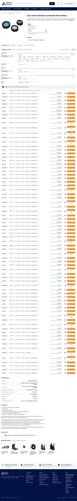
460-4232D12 (4, 178)
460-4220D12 (4, 146)
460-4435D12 (4, 335)
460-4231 (4, 171)
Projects (67, 483)
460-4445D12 (4, 362)
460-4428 (4, 300)
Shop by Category (5, 8)
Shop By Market (17, 8)
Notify (71, 123)
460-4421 (4, 289)
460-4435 (4, 332)
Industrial (41, 481)
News (67, 489)
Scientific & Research (43, 484)
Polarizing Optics (11, 13)
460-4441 (4, 348)
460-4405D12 (4, 245)
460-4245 (4, 215)
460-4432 (4, 315)
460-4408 (4, 253)
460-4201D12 (4, 96)
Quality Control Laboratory (69, 485)
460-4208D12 (4, 114)
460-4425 (4, 293)
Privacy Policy (55, 479)
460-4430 (4, 304)
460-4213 (4, 122)
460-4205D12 (4, 103)
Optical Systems (29, 479)
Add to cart (71, 93)
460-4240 (4, 197)
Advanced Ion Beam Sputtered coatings (70, 475)
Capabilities (34, 8)
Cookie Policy (55, 476)
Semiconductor (42, 479)
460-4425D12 (4, 296)
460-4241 (4, 206)
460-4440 (4, 339)
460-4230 (4, 164)
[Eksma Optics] (6, 3)
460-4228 (4, 160)
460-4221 (4, 149)
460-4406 (4, 249)
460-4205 (4, 100)
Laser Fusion (41, 482)
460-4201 (4, 93)
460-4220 (4, 141)
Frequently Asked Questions (69, 478)
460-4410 (4, 261)
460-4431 (4, 311)
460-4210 (4, 118)
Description (20, 45)
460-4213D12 (4, 127)
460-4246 (4, 222)
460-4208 (4, 111)
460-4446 (4, 365)
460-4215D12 (4, 137)
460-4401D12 (4, 236)
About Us (54, 474)
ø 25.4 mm (27, 82)
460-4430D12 (4, 307)
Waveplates (18, 13)
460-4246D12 (4, 226)
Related (32, 45)
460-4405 (4, 241)
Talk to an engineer (70, 487)
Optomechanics (29, 482)
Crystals (28, 474)
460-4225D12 (4, 157)
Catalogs (67, 491)
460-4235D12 (4, 194)
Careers (67, 492)
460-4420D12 (4, 285)
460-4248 (4, 229)
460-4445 (4, 357)
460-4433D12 (4, 328)
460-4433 (4, 324)
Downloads (26, 45)
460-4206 (4, 107)
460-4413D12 (4, 269)
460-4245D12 (4, 219)
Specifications (13, 45)
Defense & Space (43, 474)
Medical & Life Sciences (44, 477)
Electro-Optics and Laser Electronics (30, 476)
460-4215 (4, 133)
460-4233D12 (4, 185)
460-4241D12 (4, 211)
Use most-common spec (65, 49)
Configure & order (5, 45)
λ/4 (22, 64)
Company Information (45, 8)
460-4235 (4, 189)
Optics (5, 13)
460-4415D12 (4, 277)
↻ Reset (73, 49)
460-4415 (4, 273)
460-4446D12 (4, 369)
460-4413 (4, 265)
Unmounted (21, 82)
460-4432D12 (4, 319)
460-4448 (4, 373)
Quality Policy (55, 481)
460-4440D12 (4, 343)
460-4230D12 (4, 167)
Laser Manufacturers (43, 476)
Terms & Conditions (56, 482)
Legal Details (55, 477)
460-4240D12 (4, 202)
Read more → (71, 20)
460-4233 (4, 181)
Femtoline (26, 8)
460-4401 (4, 233)
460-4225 (4, 153)
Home (2, 13)
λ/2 (19, 64)
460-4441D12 (4, 352)
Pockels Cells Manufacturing (69, 481)
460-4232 (4, 174)
